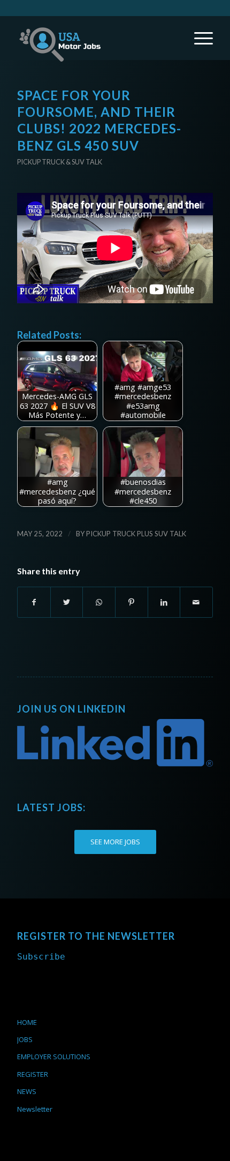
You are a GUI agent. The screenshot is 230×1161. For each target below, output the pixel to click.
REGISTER (32, 1074)
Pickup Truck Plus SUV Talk (136, 533)
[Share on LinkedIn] (164, 602)
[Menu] (198, 38)
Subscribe (41, 957)
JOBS (25, 1039)
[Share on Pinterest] (132, 602)
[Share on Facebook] (34, 602)
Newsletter (34, 1109)
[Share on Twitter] (67, 602)
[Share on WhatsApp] (99, 602)
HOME (27, 1022)
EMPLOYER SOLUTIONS (53, 1056)
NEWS (26, 1091)
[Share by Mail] (196, 602)
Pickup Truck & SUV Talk (59, 162)
